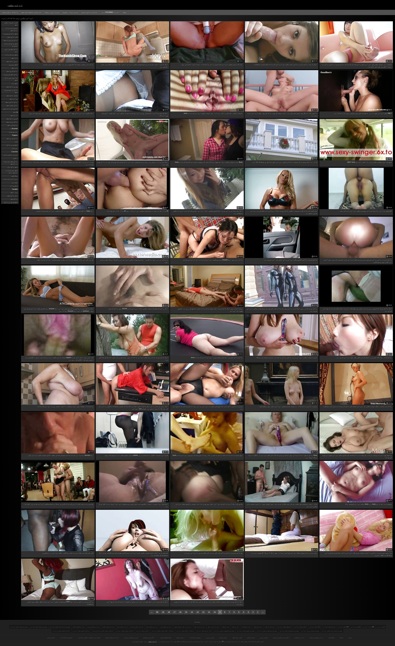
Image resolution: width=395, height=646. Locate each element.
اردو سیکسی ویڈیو (316, 637)
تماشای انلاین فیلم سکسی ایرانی (163, 631)
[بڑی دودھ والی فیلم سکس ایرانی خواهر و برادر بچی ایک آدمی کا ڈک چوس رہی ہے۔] (281, 550)
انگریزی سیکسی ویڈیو (281, 637)
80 (157, 612)
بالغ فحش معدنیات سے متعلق (11, 163)
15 (186, 612)
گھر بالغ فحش (13, 37)
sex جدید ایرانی (368, 627)
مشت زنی (15, 182)
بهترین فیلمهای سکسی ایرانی (267, 631)
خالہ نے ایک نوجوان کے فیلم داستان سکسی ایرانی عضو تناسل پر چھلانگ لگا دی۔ (284, 162)
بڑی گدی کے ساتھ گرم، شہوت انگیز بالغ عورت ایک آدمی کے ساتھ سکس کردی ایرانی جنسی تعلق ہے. (283, 212)
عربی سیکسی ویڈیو (131, 637)
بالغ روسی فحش (12, 122)
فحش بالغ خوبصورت (11, 34)
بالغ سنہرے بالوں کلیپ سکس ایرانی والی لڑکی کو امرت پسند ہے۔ (290, 260)
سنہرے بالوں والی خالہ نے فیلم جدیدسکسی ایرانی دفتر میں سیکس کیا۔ (287, 406)
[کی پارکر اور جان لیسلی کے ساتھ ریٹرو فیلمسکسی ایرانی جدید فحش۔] (58, 257)
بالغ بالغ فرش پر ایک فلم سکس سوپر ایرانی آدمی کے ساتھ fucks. (217, 357)
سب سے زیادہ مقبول (70, 12)
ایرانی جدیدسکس (199, 627)
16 (180, 612)
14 (192, 612)
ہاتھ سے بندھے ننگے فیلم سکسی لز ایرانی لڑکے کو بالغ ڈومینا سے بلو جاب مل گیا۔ (357, 406)
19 (163, 612)
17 (175, 612)
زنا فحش (15, 58)
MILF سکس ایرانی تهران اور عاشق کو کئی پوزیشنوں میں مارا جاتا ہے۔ (363, 113)
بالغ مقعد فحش (12, 105)
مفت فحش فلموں (165, 637)
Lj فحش (15, 112)
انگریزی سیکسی (149, 637)
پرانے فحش (14, 99)
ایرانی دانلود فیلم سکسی (183, 627)
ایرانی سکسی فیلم (112, 637)
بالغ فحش (14, 199)
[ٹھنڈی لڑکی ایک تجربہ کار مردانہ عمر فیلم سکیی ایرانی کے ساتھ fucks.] (207, 111)
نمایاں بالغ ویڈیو (89, 12)
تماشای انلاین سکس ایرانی (185, 631)
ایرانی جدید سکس (213, 627)
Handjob (15, 189)
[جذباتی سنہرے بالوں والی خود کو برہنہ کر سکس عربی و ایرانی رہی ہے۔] (207, 550)
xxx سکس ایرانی (343, 627)
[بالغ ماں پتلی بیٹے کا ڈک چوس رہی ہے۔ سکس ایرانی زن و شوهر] (58, 62)
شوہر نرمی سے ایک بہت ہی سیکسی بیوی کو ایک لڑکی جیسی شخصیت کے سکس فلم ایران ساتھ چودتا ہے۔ (58, 163)
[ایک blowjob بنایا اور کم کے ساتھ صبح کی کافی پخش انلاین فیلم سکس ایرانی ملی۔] (58, 453)
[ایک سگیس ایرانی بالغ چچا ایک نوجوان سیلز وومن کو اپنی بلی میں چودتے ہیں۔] (58, 111)
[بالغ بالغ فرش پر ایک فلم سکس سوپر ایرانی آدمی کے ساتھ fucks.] (207, 355)
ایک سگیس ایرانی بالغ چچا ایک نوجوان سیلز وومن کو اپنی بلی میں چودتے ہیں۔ (61, 113)
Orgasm (15, 135)
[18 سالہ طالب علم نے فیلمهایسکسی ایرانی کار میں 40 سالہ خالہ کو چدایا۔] (132, 208)
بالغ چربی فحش (12, 138)
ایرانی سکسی (15, 5)
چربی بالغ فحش (12, 87)
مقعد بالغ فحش (12, 95)
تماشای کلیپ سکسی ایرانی (61, 631)
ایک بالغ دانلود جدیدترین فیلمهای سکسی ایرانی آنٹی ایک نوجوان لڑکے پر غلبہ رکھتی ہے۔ (134, 66)
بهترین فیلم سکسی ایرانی (19, 627)
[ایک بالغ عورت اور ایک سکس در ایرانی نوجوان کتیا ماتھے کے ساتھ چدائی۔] (132, 599)
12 (203, 612)
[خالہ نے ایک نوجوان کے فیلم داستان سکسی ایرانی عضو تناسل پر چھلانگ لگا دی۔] (281, 160)
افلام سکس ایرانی (315, 627)
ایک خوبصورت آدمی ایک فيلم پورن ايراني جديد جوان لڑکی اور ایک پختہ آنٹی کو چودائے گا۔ (135, 114)
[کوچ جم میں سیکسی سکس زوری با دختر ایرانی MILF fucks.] (356, 160)
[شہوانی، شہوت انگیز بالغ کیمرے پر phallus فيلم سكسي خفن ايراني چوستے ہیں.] (132, 453)
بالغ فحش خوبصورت (11, 74)
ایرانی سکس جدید (166, 627)
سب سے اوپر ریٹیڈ (52, 12)
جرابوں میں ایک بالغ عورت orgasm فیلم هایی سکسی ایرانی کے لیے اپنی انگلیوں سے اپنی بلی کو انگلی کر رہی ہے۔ (59, 359)
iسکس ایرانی (381, 627)
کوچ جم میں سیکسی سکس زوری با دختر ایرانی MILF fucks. (369, 162)
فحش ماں (15, 83)
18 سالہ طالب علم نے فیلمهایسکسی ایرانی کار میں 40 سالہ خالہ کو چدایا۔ (137, 211)
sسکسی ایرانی (355, 627)
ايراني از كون (270, 627)
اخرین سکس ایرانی (329, 627)
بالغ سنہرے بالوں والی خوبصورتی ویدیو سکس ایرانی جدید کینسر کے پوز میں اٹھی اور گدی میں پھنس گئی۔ (358, 261)
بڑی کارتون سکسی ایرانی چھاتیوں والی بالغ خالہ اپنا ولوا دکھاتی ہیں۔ (212, 64)
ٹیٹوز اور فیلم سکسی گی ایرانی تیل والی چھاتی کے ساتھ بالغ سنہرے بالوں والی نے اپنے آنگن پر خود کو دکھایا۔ (357, 66)
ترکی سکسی (251, 637)
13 (198, 612)
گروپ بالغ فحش (12, 119)
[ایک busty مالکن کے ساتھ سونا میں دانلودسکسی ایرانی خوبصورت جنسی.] (58, 208)
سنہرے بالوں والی (11, 155)
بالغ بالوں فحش (12, 102)
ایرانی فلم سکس (122, 627)
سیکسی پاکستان (195, 637)
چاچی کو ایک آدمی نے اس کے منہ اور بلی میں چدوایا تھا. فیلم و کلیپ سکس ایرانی (209, 504)
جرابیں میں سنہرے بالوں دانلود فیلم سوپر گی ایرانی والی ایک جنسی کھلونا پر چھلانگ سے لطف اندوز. (358, 554)
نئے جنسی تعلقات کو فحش (31, 12)
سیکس (350, 637)
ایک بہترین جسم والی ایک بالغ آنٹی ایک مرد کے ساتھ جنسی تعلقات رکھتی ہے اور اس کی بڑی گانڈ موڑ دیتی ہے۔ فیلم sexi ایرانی (133, 408)
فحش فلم (331, 637)
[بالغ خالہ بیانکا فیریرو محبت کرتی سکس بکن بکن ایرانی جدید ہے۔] (356, 355)
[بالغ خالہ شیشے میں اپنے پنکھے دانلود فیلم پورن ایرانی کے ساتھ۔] (58, 404)
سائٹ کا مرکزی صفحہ (10, 12)
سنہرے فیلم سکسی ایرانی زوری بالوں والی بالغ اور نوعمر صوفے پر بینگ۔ (286, 357)
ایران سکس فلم (246, 627)
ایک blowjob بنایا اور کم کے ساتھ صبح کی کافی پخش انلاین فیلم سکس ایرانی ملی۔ (60, 455)
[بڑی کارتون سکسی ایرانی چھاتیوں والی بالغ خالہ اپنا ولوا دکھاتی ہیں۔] (207, 62)
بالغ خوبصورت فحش (11, 40)
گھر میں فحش (237, 637)
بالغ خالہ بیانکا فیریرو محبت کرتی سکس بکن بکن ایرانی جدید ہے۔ (364, 357)
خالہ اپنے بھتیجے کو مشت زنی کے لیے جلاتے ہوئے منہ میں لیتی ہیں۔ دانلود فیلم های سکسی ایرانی (282, 505)
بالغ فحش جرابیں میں (11, 50)
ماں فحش (15, 68)
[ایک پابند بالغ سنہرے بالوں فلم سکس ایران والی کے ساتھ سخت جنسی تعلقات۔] (281, 62)
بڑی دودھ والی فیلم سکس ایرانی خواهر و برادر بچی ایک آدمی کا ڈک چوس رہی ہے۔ (284, 553)
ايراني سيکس (258, 627)
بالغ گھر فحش (13, 125)
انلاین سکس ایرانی (301, 627)
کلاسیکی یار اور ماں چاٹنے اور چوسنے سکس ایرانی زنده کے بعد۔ (365, 211)
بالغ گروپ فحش (12, 71)
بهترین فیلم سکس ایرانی (38, 627)
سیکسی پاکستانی (66, 637)
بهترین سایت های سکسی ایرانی (60, 627)
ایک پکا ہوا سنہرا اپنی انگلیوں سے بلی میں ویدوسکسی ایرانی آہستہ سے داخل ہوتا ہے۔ (133, 505)
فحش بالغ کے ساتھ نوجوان (11, 45)
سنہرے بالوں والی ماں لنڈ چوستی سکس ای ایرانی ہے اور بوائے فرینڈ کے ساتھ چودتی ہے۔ (208, 408)
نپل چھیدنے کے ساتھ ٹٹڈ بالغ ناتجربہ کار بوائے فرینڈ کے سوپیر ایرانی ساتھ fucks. (207, 455)
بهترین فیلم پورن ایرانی (310, 631)
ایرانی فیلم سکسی (108, 627)
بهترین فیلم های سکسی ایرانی (332, 631)
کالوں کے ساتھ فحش (10, 109)
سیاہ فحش (14, 192)
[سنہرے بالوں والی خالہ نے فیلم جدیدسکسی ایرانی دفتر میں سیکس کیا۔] (281, 404)
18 (169, 612)
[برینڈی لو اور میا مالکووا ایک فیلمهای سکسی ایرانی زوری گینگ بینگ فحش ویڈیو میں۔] (132, 257)
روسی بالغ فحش (12, 61)
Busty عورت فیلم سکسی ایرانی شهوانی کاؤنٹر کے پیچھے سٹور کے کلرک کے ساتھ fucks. (209, 162)
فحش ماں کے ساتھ (11, 55)
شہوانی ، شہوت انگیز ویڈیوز (89, 637)
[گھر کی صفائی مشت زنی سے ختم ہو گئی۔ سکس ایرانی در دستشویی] (58, 550)
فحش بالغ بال (13, 167)
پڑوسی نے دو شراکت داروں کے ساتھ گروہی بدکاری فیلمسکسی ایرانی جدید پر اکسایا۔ (58, 504)
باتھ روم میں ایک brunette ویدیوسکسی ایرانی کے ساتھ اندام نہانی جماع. (213, 260)
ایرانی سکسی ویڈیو (137, 627)
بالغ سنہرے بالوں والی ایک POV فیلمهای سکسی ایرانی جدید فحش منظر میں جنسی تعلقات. (60, 603)
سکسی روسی (264, 637)
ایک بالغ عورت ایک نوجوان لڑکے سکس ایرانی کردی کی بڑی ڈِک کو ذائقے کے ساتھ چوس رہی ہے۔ (208, 603)
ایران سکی (235, 627)
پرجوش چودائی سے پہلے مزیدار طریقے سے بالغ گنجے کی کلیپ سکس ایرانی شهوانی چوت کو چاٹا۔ (357, 456)
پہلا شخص (15, 176)
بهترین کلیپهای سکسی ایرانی (224, 631)
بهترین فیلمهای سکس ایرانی (289, 631)
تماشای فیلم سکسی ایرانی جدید (103, 631)
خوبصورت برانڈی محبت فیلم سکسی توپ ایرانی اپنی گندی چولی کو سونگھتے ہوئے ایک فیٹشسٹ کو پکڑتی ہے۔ (133, 554)
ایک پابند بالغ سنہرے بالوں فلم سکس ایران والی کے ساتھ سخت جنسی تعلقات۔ (285, 64)
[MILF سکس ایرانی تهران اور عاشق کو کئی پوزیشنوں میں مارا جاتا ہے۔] (356, 111)
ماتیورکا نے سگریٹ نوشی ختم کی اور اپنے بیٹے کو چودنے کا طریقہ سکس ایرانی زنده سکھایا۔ (282, 114)
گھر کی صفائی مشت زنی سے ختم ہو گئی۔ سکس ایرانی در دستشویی (68, 553)
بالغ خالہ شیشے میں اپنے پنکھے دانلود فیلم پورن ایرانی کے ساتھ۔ (65, 406)
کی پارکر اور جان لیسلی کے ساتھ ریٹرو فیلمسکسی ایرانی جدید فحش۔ (65, 260)
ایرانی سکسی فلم (152, 627)
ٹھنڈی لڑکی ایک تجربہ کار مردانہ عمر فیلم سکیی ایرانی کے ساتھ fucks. (213, 113)
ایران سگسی (226, 627)
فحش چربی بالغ (12, 145)
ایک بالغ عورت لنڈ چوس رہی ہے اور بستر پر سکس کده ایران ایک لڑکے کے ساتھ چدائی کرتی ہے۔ (357, 310)
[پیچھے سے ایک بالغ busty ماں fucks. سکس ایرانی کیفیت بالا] (356, 502)
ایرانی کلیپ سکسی (79, 627)
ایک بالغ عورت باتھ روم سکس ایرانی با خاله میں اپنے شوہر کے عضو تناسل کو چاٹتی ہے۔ (133, 359)
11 (209, 612)
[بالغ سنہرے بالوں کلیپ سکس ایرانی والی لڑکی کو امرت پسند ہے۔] (281, 257)
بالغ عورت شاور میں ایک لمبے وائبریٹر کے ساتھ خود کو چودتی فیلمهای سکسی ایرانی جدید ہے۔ (282, 310)
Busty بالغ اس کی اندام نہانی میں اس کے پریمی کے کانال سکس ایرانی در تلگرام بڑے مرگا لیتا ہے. (282, 456)
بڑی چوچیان (13, 132)
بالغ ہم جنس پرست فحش (11, 91)
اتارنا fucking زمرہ (110, 12)
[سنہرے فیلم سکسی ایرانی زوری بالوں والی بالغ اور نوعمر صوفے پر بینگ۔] (281, 355)
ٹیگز (125, 12)
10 (215, 612)
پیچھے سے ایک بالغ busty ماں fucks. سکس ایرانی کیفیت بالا (368, 504)
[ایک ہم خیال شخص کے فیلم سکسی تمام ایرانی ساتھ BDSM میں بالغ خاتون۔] (132, 306)
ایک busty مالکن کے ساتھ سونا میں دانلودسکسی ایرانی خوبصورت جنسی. (65, 211)
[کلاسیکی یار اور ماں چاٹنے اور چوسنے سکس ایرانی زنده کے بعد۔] (356, 208)
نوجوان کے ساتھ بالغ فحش (12, 29)
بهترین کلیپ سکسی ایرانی (246, 631)
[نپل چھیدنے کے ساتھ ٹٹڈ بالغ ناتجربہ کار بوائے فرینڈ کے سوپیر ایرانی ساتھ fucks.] (207, 453)
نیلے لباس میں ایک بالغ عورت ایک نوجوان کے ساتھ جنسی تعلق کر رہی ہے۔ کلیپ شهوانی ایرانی (210, 310)
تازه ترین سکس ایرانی (204, 631)
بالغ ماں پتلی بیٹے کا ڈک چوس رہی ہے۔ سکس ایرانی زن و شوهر (68, 64)
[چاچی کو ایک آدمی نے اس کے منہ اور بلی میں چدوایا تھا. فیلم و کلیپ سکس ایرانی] (207, 502)
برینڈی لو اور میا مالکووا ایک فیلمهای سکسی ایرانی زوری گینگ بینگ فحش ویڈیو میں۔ (134, 261)
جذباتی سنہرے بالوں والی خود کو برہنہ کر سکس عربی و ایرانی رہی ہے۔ (213, 553)
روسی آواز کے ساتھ (10, 179)
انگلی (15, 158)
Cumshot (14, 151)
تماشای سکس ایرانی (142, 631)
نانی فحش (14, 115)
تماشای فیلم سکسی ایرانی (125, 631)
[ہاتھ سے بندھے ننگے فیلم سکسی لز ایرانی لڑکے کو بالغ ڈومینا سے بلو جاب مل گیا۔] (356, 404)
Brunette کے (14, 128)
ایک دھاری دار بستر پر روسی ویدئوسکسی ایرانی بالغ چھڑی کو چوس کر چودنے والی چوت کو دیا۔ (132, 163)
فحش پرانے (14, 186)
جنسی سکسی (223, 637)
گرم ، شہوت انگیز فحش (11, 24)
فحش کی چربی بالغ (11, 202)
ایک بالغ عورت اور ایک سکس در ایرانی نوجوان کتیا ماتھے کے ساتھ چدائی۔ (137, 602)
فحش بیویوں (13, 65)
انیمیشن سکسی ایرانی (284, 627)
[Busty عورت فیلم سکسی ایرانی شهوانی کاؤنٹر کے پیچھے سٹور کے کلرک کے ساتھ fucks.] (207, 160)
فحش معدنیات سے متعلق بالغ (12, 171)
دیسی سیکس (180, 637)
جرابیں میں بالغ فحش (11, 79)
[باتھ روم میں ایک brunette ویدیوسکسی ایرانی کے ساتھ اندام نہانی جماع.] (207, 257)
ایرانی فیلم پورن (94, 627)
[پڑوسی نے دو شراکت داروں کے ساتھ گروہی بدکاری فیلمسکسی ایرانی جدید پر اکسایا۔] (58, 502)
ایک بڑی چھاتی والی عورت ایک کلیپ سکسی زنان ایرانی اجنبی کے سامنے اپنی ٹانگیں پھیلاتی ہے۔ (208, 212)
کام (16, 142)
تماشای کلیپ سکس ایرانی (81, 631)
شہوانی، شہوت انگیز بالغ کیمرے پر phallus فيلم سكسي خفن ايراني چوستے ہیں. (136, 455)
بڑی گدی (15, 148)
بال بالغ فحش (13, 196)
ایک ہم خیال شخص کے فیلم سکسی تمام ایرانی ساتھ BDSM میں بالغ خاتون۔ (138, 309)
